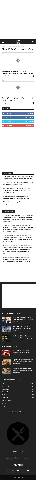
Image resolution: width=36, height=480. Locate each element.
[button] (3, 41)
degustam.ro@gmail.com (22, 458)
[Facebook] (8, 471)
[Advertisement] (18, 20)
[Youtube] (28, 471)
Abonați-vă (29, 125)
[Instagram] (13, 471)
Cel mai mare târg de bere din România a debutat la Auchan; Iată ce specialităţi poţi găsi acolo (17, 251)
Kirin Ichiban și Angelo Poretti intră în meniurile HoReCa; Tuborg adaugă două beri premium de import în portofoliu (16, 190)
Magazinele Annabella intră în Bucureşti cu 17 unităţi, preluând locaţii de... (22, 328)
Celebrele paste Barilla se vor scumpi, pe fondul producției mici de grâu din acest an (18, 229)
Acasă (3, 46)
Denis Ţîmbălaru (6, 76)
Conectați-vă (29, 117)
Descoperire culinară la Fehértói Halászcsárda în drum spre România (17, 72)
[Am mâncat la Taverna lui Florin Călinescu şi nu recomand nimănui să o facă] (6, 371)
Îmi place (30, 113)
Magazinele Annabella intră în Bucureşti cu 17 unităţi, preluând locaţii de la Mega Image (18, 183)
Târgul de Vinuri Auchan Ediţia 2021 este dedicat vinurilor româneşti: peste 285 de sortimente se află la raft (17, 247)
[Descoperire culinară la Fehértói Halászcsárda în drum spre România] (18, 60)
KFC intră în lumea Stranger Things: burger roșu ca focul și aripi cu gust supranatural (17, 203)
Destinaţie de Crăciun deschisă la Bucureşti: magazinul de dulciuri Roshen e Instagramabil (16, 197)
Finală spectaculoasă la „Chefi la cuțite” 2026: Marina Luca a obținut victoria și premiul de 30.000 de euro (18, 177)
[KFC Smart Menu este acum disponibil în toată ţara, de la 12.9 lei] (6, 353)
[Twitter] (23, 471)
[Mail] (18, 471)
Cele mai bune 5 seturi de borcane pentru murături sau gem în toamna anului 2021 (18, 219)
